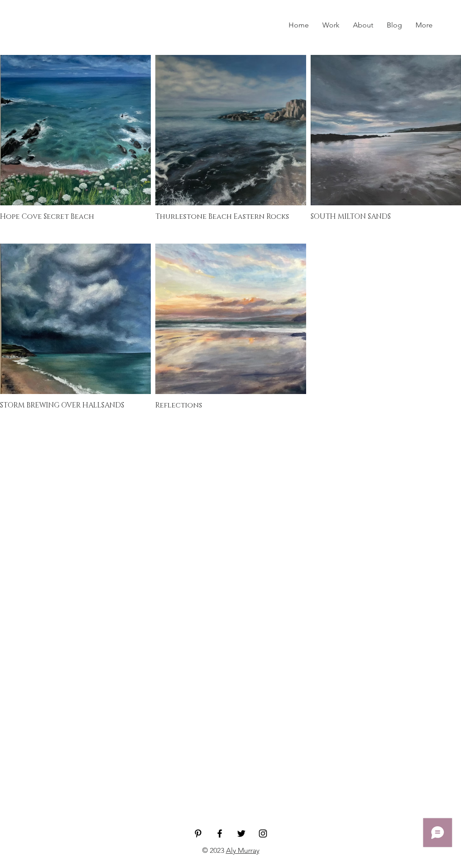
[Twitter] (241, 833)
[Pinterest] (198, 833)
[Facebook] (219, 833)
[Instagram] (263, 833)
